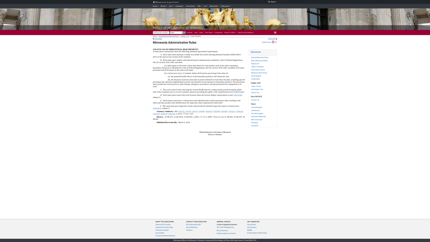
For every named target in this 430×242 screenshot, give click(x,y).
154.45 (188, 111)
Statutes (189, 32)
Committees (190, 6)
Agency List (255, 64)
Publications (225, 6)
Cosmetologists (256, 107)
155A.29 (164, 114)
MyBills (249, 230)
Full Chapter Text (257, 89)
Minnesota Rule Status (259, 73)
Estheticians (255, 110)
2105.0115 (157, 108)
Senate (163, 6)
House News (251, 224)
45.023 (181, 111)
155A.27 (156, 114)
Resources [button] (256, 52)
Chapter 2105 (185, 36)
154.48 (201, 111)
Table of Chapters (257, 67)
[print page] (275, 32)
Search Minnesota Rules (259, 57)
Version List (255, 92)
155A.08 (216, 111)
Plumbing (254, 123)
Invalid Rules (255, 79)
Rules (201, 32)
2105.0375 (272, 39)
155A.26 (239, 111)
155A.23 (231, 111)
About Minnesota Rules (259, 61)
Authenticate (266, 42)
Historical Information (163, 224)
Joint (170, 6)
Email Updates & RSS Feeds (257, 233)
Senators (189, 230)
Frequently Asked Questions (165, 236)
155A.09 (224, 111)
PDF (275, 42)
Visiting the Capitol (162, 230)
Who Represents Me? (193, 224)
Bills (199, 6)
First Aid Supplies (257, 113)
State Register (256, 76)
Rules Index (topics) (258, 70)
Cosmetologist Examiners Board (169, 36)
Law (205, 6)
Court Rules (209, 32)
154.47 (195, 111)
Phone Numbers (222, 230)
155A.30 (171, 114)
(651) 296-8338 (222, 227)
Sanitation (254, 126)
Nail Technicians (256, 120)
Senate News (252, 227)
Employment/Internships (164, 227)
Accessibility (160, 233)
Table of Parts (256, 86)
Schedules (179, 6)
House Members (192, 227)
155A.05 (208, 111)
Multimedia (214, 6)
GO (184, 33)
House (155, 6)
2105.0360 (158, 39)
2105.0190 (237, 95)
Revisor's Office (229, 32)
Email (232, 227)
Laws (196, 32)
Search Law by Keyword (246, 32)
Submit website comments (226, 233)
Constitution (218, 32)
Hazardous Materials (258, 116)
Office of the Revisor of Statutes (177, 27)
